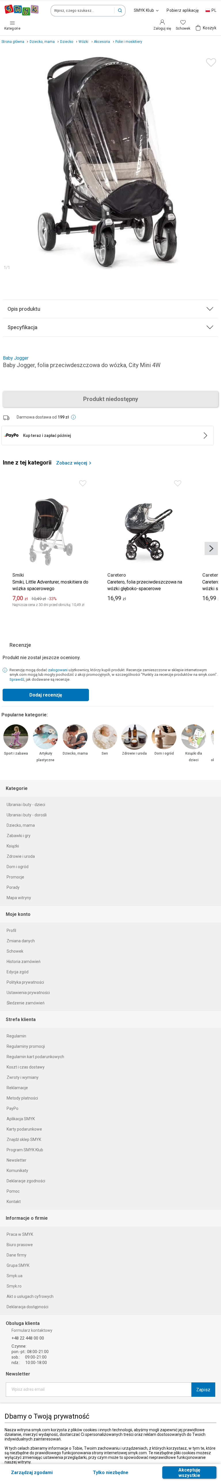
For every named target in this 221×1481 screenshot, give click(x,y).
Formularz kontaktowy (32, 1330)
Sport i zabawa (16, 753)
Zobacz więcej (71, 463)
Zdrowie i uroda (134, 753)
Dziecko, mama (75, 753)
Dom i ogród (164, 753)
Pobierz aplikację (183, 10)
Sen (105, 753)
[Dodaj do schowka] (209, 61)
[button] (120, 10)
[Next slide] (211, 548)
